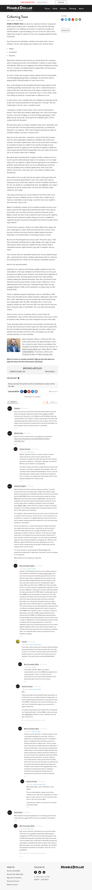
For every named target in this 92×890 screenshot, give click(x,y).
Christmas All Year (28, 354)
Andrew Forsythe (25, 449)
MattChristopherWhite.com (31, 349)
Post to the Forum (13, 881)
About (81, 8)
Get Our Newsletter (13, 871)
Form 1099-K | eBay (20, 506)
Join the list (38, 362)
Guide (55, 8)
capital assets (48, 573)
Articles (63, 8)
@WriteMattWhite (28, 352)
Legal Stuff (36, 879)
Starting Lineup (19, 78)
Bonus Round (50, 371)
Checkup (72, 8)
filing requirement (44, 115)
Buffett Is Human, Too (17, 371)
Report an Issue (12, 885)
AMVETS (45, 185)
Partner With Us (45, 879)
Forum (47, 8)
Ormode (24, 641)
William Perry (18, 433)
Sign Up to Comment (14, 878)
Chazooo (17, 408)
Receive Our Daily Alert (15, 874)
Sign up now (39, 359)
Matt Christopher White (27, 566)
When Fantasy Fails (45, 354)
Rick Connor (18, 812)
